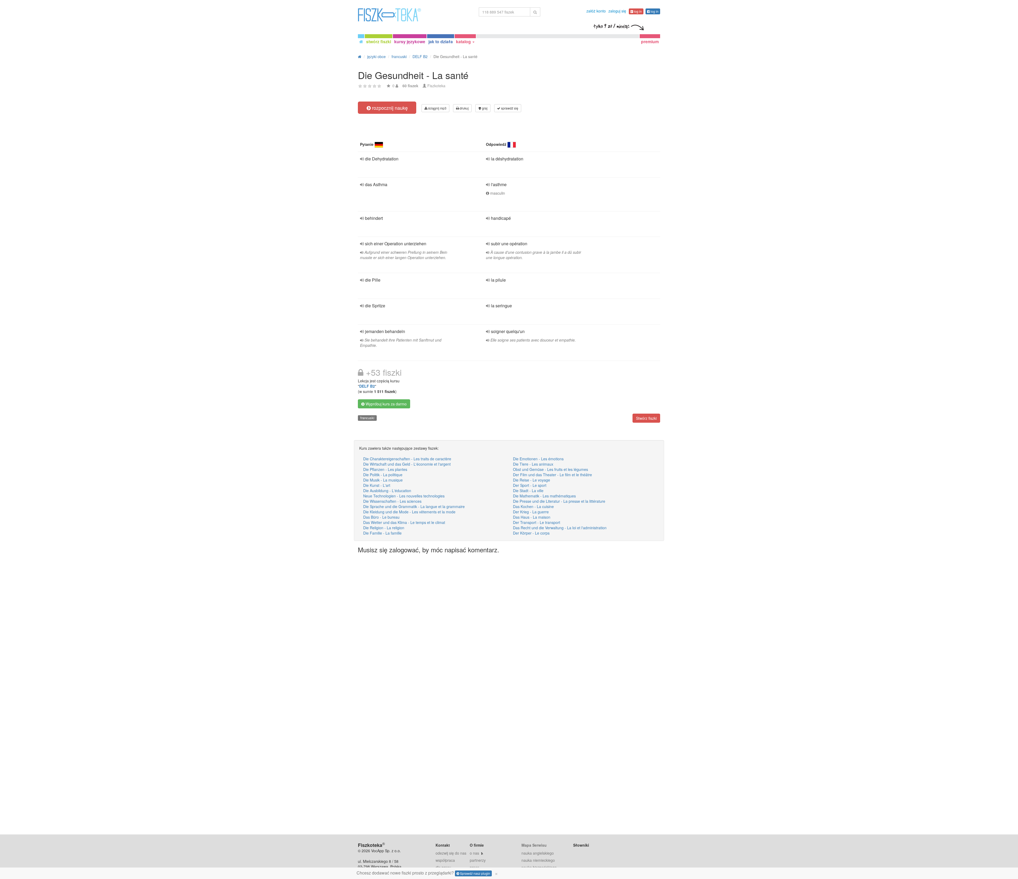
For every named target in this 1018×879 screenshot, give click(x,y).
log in (637, 11)
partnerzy (478, 860)
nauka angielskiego (537, 853)
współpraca (445, 860)
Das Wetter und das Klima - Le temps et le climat (404, 522)
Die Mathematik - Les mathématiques (544, 495)
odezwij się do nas (451, 853)
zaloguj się (617, 11)
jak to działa (440, 41)
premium (650, 41)
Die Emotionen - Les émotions (538, 458)
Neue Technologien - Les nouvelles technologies (404, 495)
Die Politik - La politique (382, 474)
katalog (464, 41)
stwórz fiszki (378, 41)
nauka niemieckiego (538, 860)
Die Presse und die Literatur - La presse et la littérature (559, 501)
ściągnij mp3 (436, 108)
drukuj (464, 108)
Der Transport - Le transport (536, 522)
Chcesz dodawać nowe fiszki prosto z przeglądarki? (427, 873)
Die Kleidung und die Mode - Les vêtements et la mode (409, 511)
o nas (474, 853)
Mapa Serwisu (534, 845)
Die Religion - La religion (383, 527)
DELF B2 (367, 386)
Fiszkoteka (436, 85)
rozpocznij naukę (389, 107)
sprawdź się (509, 108)
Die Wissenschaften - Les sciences (392, 501)
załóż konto (596, 11)
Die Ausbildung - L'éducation (387, 490)
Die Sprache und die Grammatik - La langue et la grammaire (414, 506)
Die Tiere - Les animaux (533, 464)
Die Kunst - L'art (376, 485)
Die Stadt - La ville (528, 490)
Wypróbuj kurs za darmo (386, 403)
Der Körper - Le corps (531, 533)
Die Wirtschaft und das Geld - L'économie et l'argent (407, 464)
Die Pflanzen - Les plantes (385, 469)
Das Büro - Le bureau (381, 517)
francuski (367, 417)
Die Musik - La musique (383, 480)
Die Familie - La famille (382, 533)
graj (484, 108)
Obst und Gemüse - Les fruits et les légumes (550, 469)
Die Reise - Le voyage (531, 480)
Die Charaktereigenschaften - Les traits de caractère (407, 458)
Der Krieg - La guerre (531, 511)
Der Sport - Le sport (529, 485)
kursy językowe (409, 41)
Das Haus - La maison (531, 517)
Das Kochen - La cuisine (533, 506)
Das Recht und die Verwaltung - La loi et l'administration (560, 527)
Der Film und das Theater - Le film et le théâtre (552, 474)
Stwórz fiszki (646, 418)
